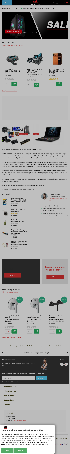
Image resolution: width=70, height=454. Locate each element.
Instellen (20, 450)
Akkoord (7, 450)
